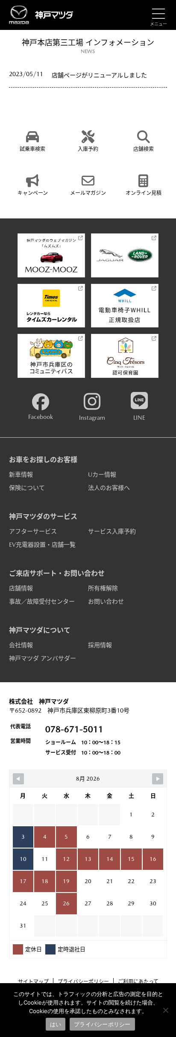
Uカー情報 (102, 474)
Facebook (40, 416)
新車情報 (21, 474)
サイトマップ (33, 982)
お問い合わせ (106, 601)
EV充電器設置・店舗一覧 (42, 544)
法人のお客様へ (109, 487)
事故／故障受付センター (42, 601)
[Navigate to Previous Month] (18, 778)
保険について (27, 487)
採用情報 (100, 645)
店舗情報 (21, 588)
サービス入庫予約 (112, 531)
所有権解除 (103, 588)
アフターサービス (33, 531)
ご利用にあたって (138, 982)
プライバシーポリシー (83, 982)
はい (56, 1024)
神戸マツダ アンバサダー (42, 658)
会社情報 (21, 645)
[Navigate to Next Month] (157, 778)
